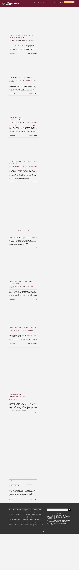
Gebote (25, 522)
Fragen (39, 514)
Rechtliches (28, 509)
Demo (29, 517)
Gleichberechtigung (32, 512)
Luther (39, 517)
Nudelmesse (22, 509)
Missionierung (17, 514)
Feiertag (10, 509)
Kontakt (45, 531)
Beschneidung (11, 522)
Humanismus (24, 512)
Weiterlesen (11, 53)
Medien (33, 399)
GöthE (42, 524)
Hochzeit (10, 517)
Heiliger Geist (11, 524)
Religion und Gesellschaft (29, 40)
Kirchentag (25, 517)
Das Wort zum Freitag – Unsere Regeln (20, 230)
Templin (18, 512)
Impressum (34, 531)
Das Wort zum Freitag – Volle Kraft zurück (21, 77)
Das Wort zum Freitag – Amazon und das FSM (22, 327)
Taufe (29, 522)
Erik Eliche (13, 40)
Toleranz (19, 517)
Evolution (17, 524)
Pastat (15, 517)
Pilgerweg (26, 524)
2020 (33, 522)
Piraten (10, 512)
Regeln (31, 524)
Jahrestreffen (34, 514)
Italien (15, 519)
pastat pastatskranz (39, 522)
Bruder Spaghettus (15, 80)
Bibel (22, 524)
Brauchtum (29, 399)
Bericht (28, 80)
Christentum (34, 509)
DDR (17, 522)
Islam (19, 519)
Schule (39, 512)
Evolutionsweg (25, 519)
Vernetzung (11, 514)
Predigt (29, 234)
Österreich (31, 519)
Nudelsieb (11, 519)
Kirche (14, 512)
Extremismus (36, 524)
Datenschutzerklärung (40, 531)
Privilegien (28, 514)
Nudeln (20, 522)
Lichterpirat (37, 519)
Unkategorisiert (30, 330)
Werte (23, 514)
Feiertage (28, 286)
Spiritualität (34, 517)
